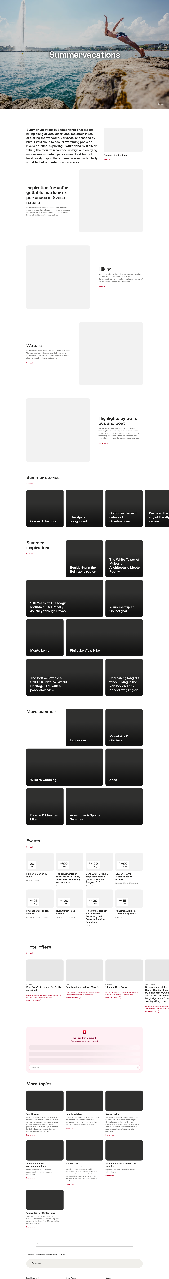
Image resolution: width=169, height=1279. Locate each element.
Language (148, 5)
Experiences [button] (40, 1255)
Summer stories (102, 114)
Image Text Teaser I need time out (41, 114)
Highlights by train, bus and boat (80, 114)
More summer (138, 114)
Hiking (60, 114)
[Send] (138, 1068)
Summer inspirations (120, 114)
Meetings (139, 5)
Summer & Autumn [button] (51, 1255)
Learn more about (45, 979)
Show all (29, 482)
